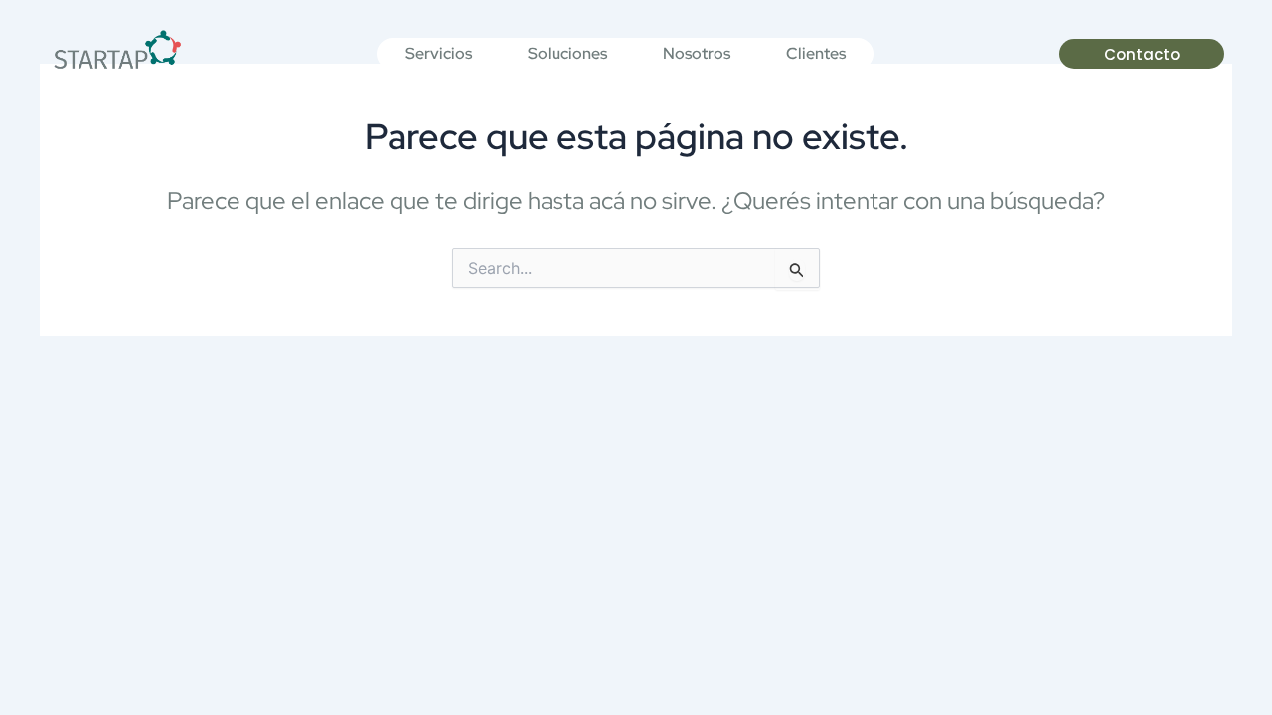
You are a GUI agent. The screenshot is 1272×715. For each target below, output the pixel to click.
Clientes (816, 53)
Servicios (438, 53)
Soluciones (567, 53)
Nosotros (696, 53)
